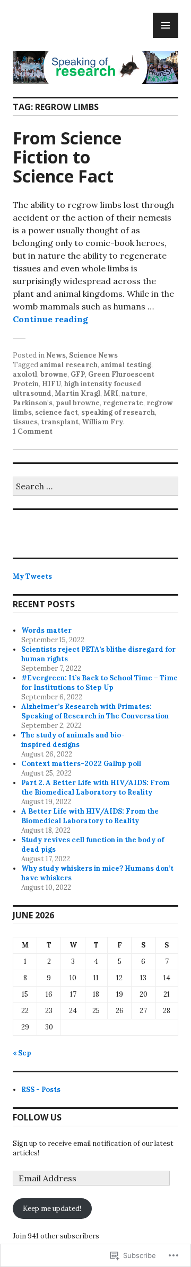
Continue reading (50, 319)
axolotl (25, 374)
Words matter (46, 630)
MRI (110, 393)
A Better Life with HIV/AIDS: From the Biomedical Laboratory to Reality (90, 816)
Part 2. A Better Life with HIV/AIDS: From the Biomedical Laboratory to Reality (95, 787)
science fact (56, 412)
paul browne (78, 402)
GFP (78, 374)
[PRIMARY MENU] (165, 25)
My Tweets (32, 576)
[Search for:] (95, 486)
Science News (93, 355)
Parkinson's (33, 402)
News (56, 355)
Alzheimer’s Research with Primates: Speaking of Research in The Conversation (95, 711)
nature (133, 393)
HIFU (51, 383)
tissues (25, 421)
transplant (60, 421)
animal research (69, 364)
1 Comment (33, 431)
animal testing (126, 364)
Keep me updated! (52, 1208)
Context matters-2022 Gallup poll (81, 763)
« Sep (22, 1053)
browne (53, 374)
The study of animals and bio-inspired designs (73, 740)
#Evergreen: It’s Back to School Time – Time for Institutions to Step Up (99, 682)
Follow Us (37, 1117)
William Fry (102, 421)
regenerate (123, 402)
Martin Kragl (77, 393)
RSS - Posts (40, 1089)
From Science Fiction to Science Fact (67, 156)
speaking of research (118, 412)
